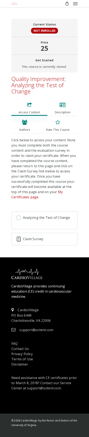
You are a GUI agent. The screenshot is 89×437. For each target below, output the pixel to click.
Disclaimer (19, 364)
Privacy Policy (22, 354)
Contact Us (20, 348)
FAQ (14, 343)
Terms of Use (22, 359)
